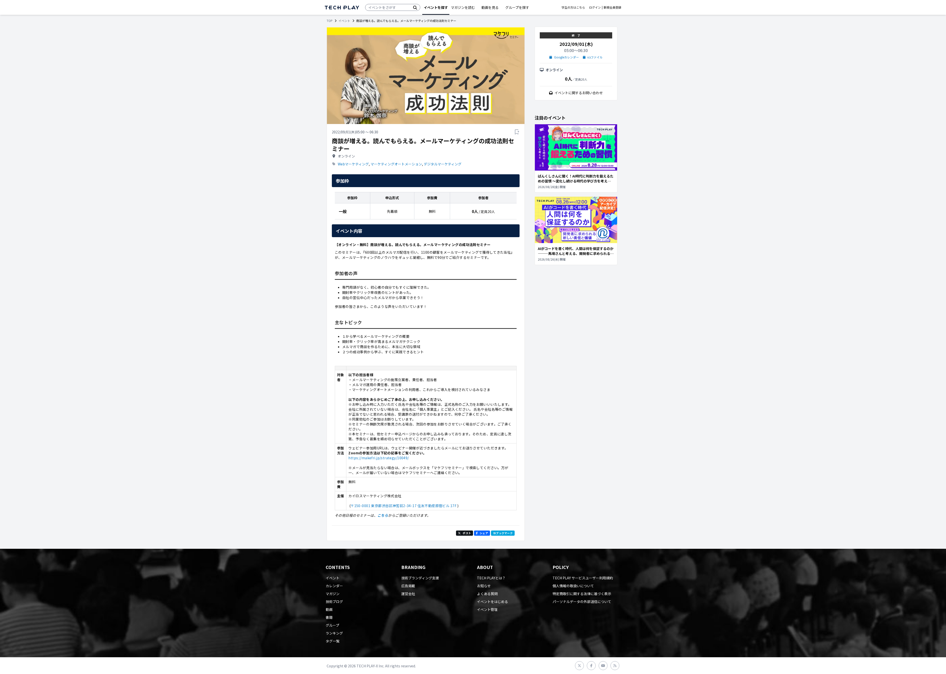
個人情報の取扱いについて (573, 585)
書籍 (329, 617)
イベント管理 (487, 609)
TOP (330, 21)
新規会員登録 (612, 7)
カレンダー (334, 585)
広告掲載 (408, 585)
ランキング (334, 633)
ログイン (595, 7)
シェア (484, 533)
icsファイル (595, 57)
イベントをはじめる (492, 601)
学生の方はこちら (573, 7)
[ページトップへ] (342, 7)
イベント (344, 21)
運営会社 (408, 593)
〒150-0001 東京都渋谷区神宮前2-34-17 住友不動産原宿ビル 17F (403, 505)
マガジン (332, 593)
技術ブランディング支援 (420, 577)
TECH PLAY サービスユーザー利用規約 (583, 577)
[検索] (415, 7)
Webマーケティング (353, 163)
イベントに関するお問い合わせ (579, 92)
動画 (329, 609)
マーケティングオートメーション (396, 163)
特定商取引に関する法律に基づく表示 (582, 593)
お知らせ (484, 585)
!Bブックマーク (503, 533)
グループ (332, 625)
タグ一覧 (332, 641)
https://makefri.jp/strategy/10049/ (378, 457)
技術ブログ (334, 601)
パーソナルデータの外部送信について (582, 601)
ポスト (467, 533)
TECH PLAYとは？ (491, 577)
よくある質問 (487, 593)
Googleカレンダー (566, 57)
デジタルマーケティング (442, 163)
